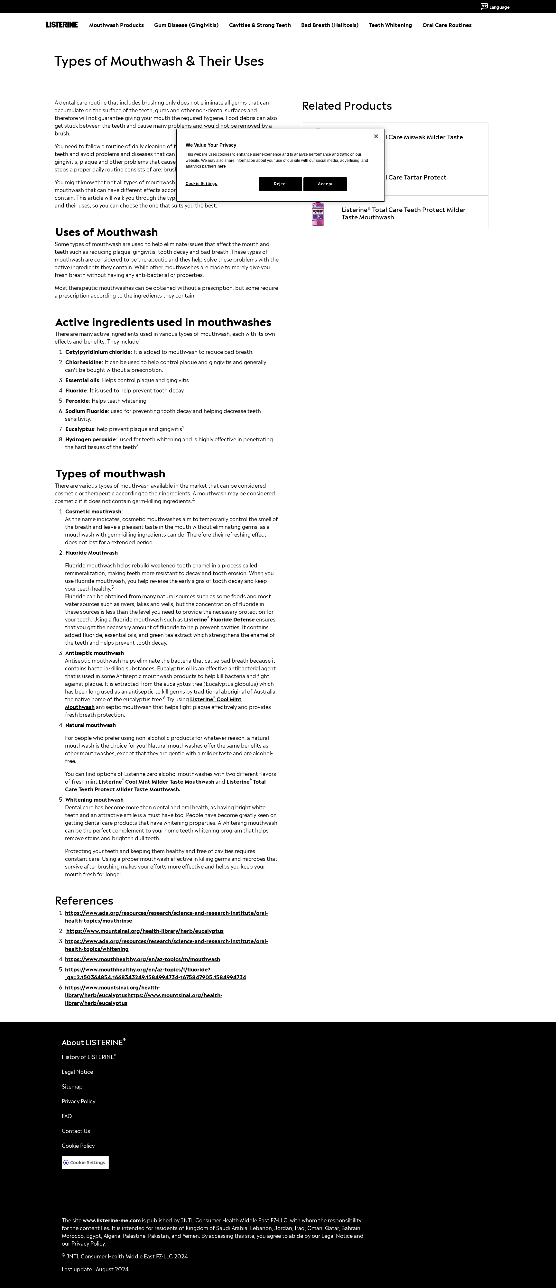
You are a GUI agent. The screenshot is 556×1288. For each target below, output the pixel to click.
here (222, 166)
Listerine (195, 619)
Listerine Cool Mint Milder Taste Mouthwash (156, 781)
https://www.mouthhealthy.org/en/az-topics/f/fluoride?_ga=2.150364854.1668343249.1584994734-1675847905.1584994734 (155, 972)
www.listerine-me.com (112, 1220)
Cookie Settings (87, 1162)
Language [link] (499, 6)
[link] (395, 143)
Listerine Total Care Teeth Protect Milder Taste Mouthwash (165, 785)
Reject (280, 184)
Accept (325, 184)
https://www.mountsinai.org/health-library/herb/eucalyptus (145, 930)
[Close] (376, 136)
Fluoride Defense (232, 619)
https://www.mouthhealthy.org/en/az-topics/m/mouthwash (142, 958)
